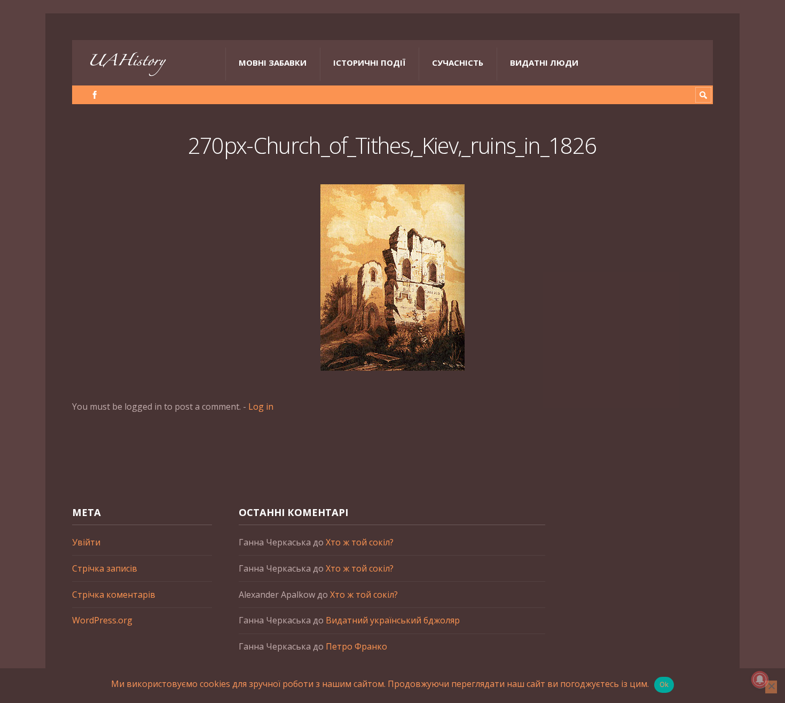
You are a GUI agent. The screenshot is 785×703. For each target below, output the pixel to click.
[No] (771, 687)
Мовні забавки (273, 62)
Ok (664, 684)
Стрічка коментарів (113, 594)
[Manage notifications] (759, 679)
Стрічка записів (104, 568)
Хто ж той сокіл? (360, 542)
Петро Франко (356, 646)
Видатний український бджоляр (393, 620)
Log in (260, 406)
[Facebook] (94, 94)
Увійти (86, 542)
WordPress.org (102, 620)
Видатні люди (544, 62)
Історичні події (369, 62)
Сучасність (457, 62)
